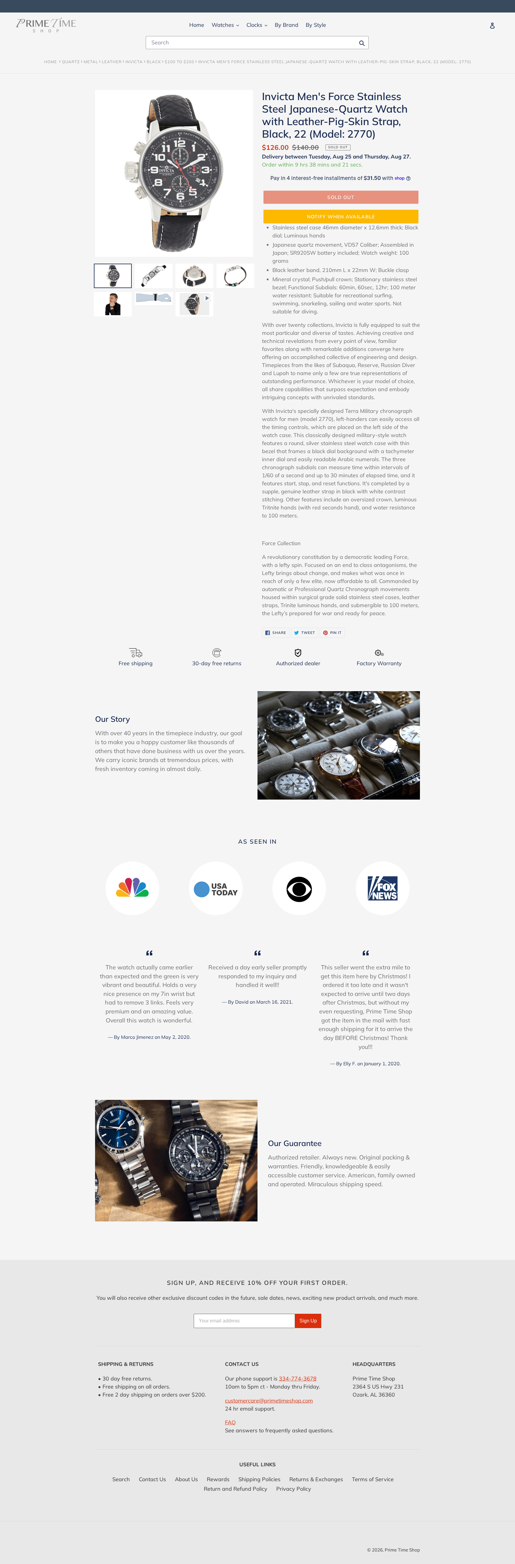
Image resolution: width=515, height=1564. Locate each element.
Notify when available (341, 217)
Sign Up (308, 1320)
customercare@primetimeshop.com (269, 1400)
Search (121, 1479)
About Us (186, 1479)
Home (50, 61)
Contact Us (152, 1479)
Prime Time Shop (402, 1550)
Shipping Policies (259, 1479)
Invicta (134, 61)
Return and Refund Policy (235, 1488)
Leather (112, 61)
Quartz (71, 61)
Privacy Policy (293, 1488)
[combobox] (257, 42)
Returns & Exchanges (316, 1479)
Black (154, 61)
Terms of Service (373, 1479)
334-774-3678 (298, 1378)
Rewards (218, 1479)
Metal (91, 61)
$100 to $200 (179, 61)
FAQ (230, 1422)
